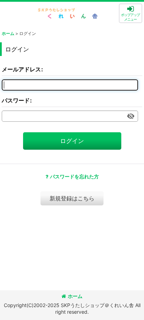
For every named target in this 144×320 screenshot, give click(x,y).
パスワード (16, 100)
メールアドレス (21, 69)
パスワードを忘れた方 (74, 176)
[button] (130, 13)
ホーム (75, 296)
